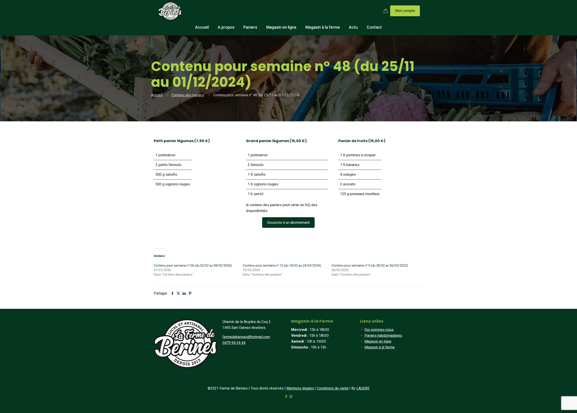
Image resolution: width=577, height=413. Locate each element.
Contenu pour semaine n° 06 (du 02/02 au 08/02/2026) (193, 265)
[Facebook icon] (286, 397)
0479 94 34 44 (233, 343)
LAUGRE (362, 388)
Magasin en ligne (377, 341)
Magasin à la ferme (379, 347)
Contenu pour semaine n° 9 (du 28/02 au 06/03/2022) (370, 265)
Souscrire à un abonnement (288, 222)
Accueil (157, 95)
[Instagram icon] (291, 397)
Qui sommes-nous (379, 330)
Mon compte (405, 11)
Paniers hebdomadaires (383, 335)
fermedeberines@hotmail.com (246, 337)
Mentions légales (300, 388)
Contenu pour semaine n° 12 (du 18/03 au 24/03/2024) (282, 265)
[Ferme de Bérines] (169, 11)
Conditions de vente (332, 388)
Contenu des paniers (188, 95)
